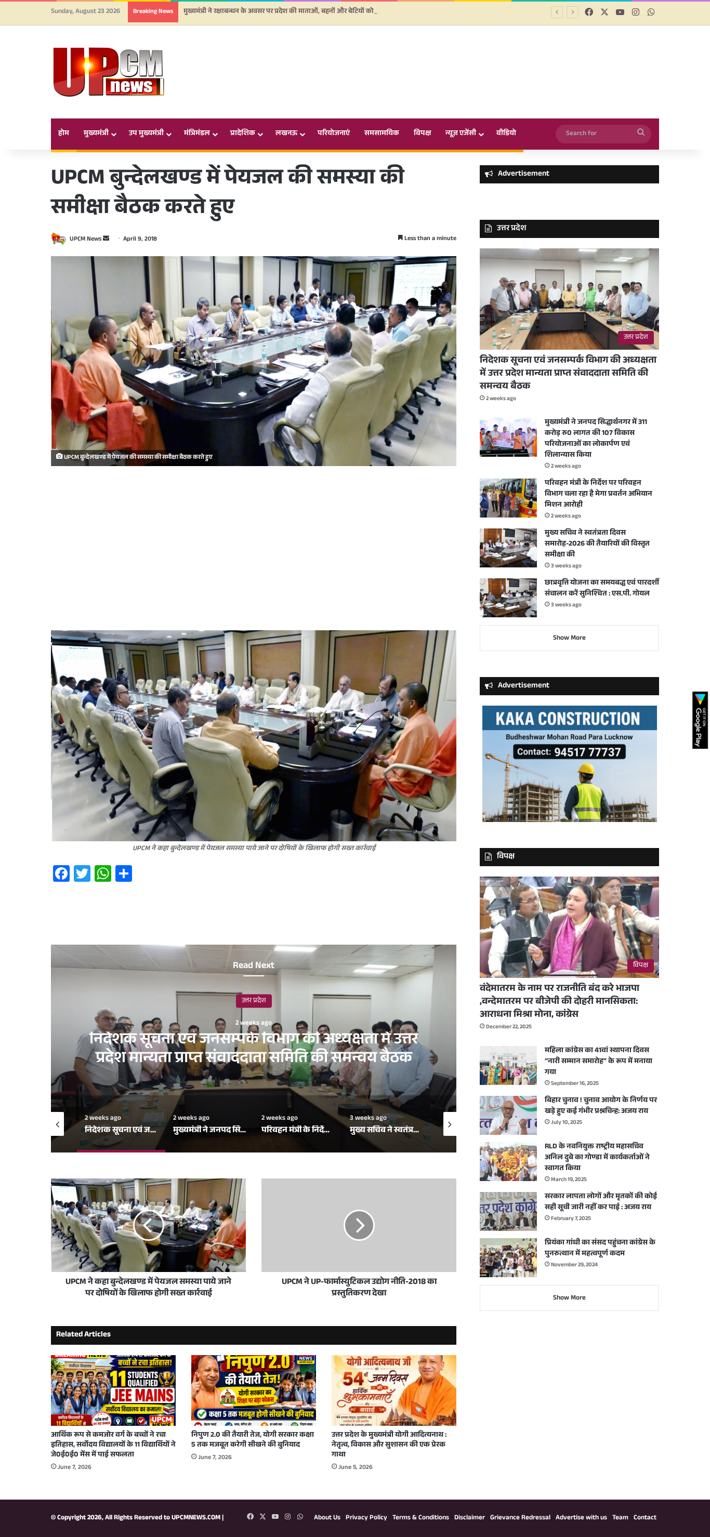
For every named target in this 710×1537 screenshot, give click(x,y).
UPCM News (85, 239)
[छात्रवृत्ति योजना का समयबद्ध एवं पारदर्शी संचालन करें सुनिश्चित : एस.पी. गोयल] (508, 597)
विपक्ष (422, 134)
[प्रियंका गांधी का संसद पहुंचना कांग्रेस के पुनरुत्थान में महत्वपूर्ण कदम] (508, 1257)
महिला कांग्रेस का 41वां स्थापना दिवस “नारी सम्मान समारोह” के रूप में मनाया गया (598, 1062)
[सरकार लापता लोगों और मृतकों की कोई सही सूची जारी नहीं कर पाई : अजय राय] (508, 1211)
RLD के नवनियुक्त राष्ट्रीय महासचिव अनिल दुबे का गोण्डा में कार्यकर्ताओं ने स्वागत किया (597, 1158)
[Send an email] (106, 239)
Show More (569, 638)
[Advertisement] (253, 554)
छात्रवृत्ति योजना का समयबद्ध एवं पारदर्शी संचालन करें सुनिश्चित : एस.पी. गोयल (602, 589)
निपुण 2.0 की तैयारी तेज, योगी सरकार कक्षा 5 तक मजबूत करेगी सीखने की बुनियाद (252, 1440)
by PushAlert (276, 62)
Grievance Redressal (520, 1518)
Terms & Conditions (420, 1518)
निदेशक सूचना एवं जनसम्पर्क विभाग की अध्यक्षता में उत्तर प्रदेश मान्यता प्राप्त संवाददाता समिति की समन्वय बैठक (568, 374)
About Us (327, 1518)
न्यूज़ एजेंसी (460, 134)
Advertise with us (581, 1518)
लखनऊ (286, 134)
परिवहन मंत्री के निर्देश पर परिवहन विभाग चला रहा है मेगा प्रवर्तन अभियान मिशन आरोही (598, 495)
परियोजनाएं (334, 134)
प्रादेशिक (242, 134)
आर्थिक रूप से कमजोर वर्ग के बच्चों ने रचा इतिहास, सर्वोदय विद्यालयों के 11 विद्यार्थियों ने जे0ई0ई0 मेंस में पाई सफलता (113, 1445)
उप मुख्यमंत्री (146, 134)
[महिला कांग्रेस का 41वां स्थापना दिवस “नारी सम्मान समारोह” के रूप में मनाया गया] (508, 1065)
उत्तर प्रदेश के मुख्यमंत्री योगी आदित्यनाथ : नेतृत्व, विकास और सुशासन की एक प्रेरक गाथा (389, 1445)
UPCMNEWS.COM (196, 1518)
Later (376, 51)
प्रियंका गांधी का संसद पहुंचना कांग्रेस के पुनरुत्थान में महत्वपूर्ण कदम (600, 1249)
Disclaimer (469, 1518)
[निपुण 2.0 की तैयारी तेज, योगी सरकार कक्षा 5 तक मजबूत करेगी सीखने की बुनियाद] (253, 1390)
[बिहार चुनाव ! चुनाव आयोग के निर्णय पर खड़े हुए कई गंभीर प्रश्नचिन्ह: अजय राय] (508, 1115)
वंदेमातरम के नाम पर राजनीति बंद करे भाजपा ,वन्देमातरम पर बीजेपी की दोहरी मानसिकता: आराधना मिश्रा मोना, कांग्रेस (559, 1002)
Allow (432, 51)
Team (620, 1518)
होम (63, 134)
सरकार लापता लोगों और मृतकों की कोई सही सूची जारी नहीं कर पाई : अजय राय (601, 1202)
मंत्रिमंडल (197, 134)
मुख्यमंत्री (96, 134)
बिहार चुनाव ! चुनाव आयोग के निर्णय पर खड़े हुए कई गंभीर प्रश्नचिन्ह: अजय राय (601, 1106)
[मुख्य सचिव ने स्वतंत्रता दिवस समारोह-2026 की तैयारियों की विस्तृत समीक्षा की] (508, 547)
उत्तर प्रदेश (254, 1000)
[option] (253, 1048)
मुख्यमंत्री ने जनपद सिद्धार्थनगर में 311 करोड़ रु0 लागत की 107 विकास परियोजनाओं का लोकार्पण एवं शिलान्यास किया (254, 1049)
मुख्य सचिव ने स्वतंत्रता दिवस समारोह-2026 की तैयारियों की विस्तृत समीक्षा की (597, 544)
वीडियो (506, 134)
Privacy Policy (366, 1518)
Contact (645, 1518)
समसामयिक (381, 134)
